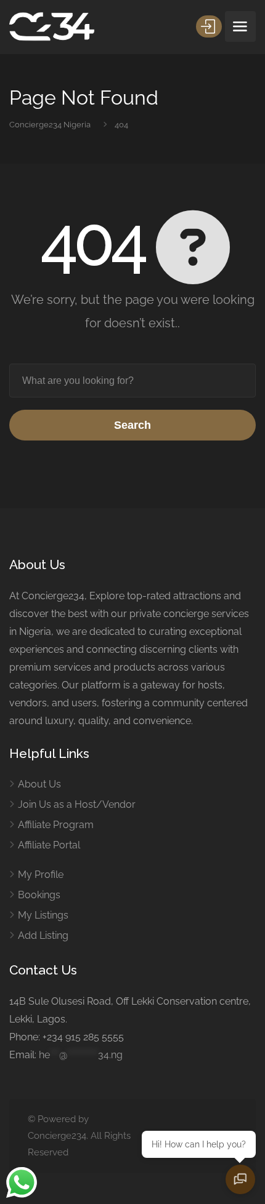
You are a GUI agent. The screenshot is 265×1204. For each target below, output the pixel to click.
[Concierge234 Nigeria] (51, 26)
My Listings (43, 915)
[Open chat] (240, 1179)
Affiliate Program (56, 825)
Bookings (39, 895)
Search (132, 425)
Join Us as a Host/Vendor (77, 804)
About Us (39, 784)
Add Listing (43, 935)
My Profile (40, 874)
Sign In (209, 26)
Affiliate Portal (49, 845)
